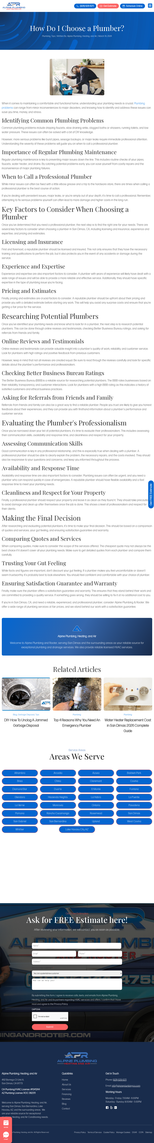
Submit (50, 1027)
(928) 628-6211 (120, 1079)
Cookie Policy (109, 1132)
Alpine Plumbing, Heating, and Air (82, 36)
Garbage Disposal (26, 714)
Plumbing (46, 36)
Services (66, 1089)
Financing (67, 1094)
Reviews (66, 1099)
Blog (15, 714)
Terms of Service (95, 1132)
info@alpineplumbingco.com (126, 1085)
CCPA (141, 1132)
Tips (53, 36)
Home (65, 1079)
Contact (66, 1108)
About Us (66, 1084)
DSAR (134, 1132)
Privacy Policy (80, 1132)
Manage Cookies (123, 1132)
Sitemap (148, 1132)
